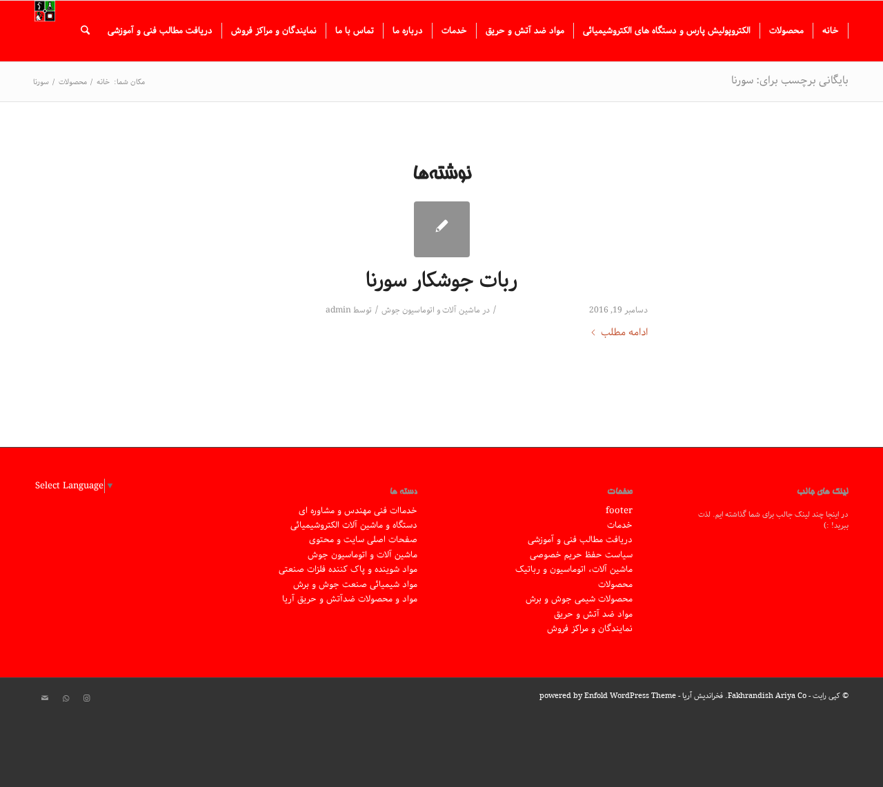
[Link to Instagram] (86, 698)
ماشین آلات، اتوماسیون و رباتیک (574, 569)
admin (338, 310)
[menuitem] (831, 31)
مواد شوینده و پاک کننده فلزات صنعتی (348, 569)
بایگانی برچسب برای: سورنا (790, 80)
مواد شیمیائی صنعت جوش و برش (355, 584)
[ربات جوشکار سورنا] (442, 229)
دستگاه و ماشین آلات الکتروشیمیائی (353, 525)
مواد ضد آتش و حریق (593, 614)
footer (619, 511)
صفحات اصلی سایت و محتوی (363, 540)
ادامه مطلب (624, 332)
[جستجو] (85, 31)
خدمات (620, 525)
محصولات (615, 584)
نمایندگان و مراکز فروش (590, 629)
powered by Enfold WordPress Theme (607, 695)
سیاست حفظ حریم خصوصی (581, 555)
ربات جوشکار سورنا (441, 281)
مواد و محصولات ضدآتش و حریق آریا (349, 599)
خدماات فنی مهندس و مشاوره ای (358, 511)
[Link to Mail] (44, 698)
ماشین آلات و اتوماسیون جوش (430, 310)
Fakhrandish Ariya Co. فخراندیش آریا (744, 695)
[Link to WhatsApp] (65, 698)
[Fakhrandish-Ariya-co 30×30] (44, 31)
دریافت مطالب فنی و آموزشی (580, 540)
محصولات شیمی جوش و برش (579, 599)
